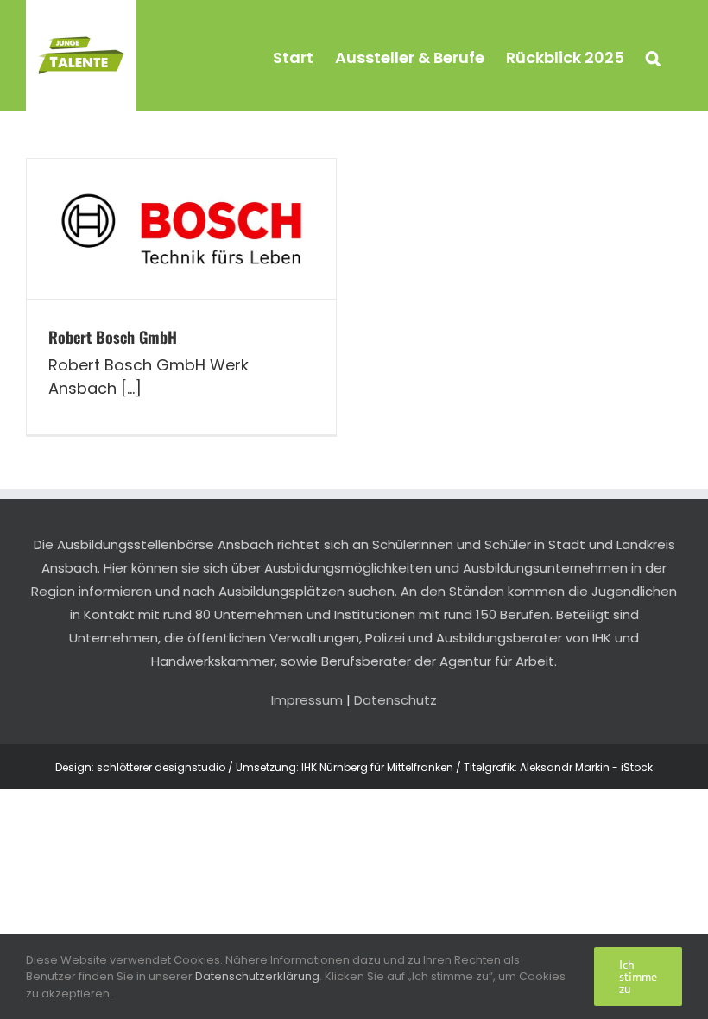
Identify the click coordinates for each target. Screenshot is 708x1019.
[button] (653, 55)
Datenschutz (395, 700)
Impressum (307, 700)
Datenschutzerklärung (257, 976)
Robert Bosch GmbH (112, 337)
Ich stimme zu (638, 977)
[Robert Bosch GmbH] (181, 229)
